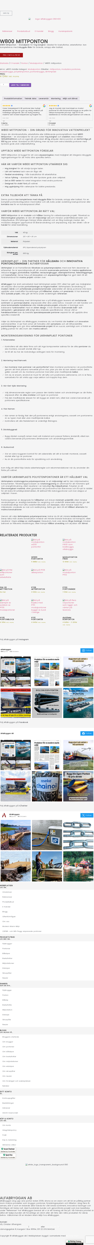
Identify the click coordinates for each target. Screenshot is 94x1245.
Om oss (5, 921)
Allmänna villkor (9, 1145)
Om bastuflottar (9, 1056)
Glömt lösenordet (10, 1113)
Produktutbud (23, 31)
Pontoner (6, 948)
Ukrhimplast (50, 71)
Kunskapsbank (65, 31)
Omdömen (7, 892)
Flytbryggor (7, 943)
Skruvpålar (7, 973)
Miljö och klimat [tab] (70, 98)
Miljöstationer (8, 963)
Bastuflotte (7, 1005)
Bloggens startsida (10, 1037)
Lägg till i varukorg (20, 85)
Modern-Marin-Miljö (11, 926)
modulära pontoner (70, 69)
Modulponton (36, 63)
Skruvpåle (6, 1019)
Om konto (6, 1125)
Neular (5, 978)
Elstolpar (6, 968)
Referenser (7, 31)
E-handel (39, 31)
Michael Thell (72, 1236)
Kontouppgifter (8, 1098)
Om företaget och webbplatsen (16, 1081)
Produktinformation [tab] (13, 98)
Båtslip (5, 1000)
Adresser (6, 1108)
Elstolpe (5, 1015)
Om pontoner (8, 1047)
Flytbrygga (7, 990)
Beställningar (8, 1103)
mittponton (55, 69)
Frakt (4, 1135)
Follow (89, 650)
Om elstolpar (8, 1066)
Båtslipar (6, 953)
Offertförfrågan (9, 916)
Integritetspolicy (9, 1130)
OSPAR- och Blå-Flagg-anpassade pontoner (21, 931)
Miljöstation (7, 1010)
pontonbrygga (37, 71)
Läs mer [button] (6, 118)
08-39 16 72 (35, 1227)
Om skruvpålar (8, 1071)
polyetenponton (21, 71)
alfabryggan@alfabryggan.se (14, 1227)
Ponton (24, 63)
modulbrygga (6, 71)
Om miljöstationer (10, 1061)
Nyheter (5, 1086)
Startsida (4, 63)
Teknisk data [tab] (30, 98)
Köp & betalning (9, 1140)
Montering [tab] (55, 98)
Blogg (51, 31)
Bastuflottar (7, 958)
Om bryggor (7, 1042)
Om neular (7, 1076)
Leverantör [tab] (44, 98)
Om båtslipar (8, 1051)
